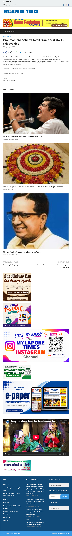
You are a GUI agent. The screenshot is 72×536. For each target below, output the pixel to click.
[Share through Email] (25, 52)
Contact (6, 520)
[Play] (6, 454)
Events (9, 36)
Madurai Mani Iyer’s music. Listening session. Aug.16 (22, 252)
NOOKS (6, 502)
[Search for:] (59, 496)
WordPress (60, 533)
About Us (6, 484)
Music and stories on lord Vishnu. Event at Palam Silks (22, 137)
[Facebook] (68, 5)
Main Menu (11, 31)
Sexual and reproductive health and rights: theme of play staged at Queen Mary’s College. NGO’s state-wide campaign (35, 488)
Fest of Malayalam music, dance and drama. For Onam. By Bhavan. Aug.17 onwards (33, 187)
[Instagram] (64, 5)
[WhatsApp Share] (15, 52)
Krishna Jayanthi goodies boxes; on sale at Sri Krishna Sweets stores (35, 512)
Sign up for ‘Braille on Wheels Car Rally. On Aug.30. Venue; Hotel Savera (35, 501)
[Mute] (63, 454)
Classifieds (6, 517)
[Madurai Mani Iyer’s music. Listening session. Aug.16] (36, 250)
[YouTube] (66, 5)
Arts (4, 36)
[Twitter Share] (10, 52)
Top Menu (8, 1)
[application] (36, 437)
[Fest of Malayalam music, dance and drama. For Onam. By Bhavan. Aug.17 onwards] (36, 184)
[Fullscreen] (66, 454)
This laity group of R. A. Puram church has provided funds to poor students (35, 522)
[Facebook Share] (5, 52)
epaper (5, 499)
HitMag (67, 533)
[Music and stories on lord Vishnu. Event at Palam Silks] (36, 134)
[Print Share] (30, 52)
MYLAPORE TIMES (16, 533)
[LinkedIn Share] (20, 52)
